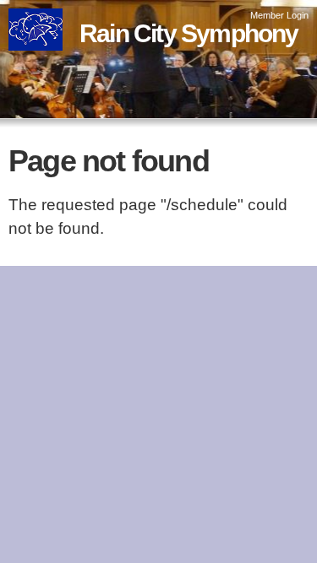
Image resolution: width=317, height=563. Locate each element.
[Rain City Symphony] (35, 38)
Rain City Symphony (188, 33)
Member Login (279, 15)
